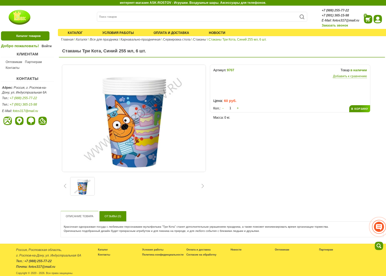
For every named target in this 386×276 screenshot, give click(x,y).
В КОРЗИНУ (359, 108)
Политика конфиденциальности (163, 254)
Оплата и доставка (171, 33)
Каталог (75, 33)
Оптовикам (14, 62)
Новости (217, 33)
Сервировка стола (177, 39)
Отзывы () (113, 216)
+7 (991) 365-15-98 (335, 15)
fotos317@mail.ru (346, 20)
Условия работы (118, 33)
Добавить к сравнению (350, 76)
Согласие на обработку (201, 254)
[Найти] (302, 16)
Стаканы (199, 39)
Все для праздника (104, 39)
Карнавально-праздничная (141, 39)
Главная (67, 39)
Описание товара (79, 216)
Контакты (13, 67)
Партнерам (33, 62)
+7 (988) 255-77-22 (335, 10)
